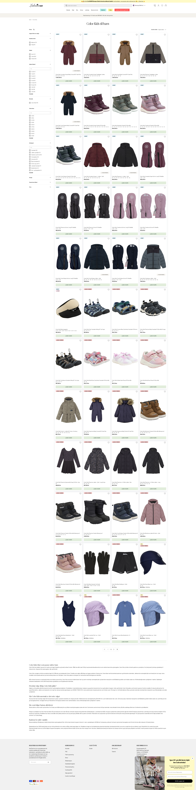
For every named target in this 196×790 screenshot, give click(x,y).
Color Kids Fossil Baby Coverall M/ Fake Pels (122, 74)
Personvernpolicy (69, 767)
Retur (66, 757)
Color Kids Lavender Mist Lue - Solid (92, 635)
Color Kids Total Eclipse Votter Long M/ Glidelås (67, 278)
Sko (77, 10)
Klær (73, 10)
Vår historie (115, 748)
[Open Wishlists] (162, 5)
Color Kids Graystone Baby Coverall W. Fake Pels (95, 431)
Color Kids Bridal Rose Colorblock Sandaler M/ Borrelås (96, 380)
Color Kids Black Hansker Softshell (92, 584)
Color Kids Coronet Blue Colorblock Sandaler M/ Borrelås (125, 329)
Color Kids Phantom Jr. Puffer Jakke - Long (150, 482)
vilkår (46, 752)
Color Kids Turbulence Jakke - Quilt (148, 278)
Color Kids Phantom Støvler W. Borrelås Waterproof (68, 533)
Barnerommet (94, 10)
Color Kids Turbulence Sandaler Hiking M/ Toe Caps (67, 380)
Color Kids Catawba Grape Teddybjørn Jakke (94, 74)
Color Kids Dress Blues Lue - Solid (148, 584)
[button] (166, 5)
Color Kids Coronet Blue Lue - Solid (148, 635)
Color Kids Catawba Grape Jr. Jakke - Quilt (94, 176)
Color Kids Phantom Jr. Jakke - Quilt (120, 176)
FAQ (66, 751)
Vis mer (31, 93)
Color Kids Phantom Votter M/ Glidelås (93, 227)
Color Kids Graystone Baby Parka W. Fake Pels (122, 431)
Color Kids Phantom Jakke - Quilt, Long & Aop (94, 482)
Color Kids (35, 19)
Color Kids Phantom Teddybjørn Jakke (149, 74)
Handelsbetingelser (70, 763)
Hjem (30, 19)
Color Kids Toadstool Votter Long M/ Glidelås (122, 227)
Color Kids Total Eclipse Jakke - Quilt (92, 278)
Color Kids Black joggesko (62, 329)
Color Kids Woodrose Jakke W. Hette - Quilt (150, 533)
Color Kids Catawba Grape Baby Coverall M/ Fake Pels (68, 74)
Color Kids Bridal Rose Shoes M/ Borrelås (149, 380)
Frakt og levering (69, 754)
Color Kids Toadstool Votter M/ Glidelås (149, 227)
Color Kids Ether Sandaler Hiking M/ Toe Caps (94, 329)
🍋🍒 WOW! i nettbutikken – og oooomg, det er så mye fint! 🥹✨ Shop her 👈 (98, 1)
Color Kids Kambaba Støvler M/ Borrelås (121, 125)
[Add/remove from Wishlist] (80, 34)
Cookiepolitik (68, 770)
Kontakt (67, 748)
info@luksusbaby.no (142, 754)
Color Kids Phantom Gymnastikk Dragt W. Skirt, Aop (68, 482)
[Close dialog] (192, 758)
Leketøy (87, 10)
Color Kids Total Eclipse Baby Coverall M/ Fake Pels (67, 125)
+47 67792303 (144, 752)
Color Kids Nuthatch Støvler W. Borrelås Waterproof (152, 431)
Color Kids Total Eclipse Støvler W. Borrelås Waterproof (125, 533)
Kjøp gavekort (68, 773)
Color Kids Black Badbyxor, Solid (119, 584)
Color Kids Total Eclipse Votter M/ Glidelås (121, 278)
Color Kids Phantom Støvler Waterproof (93, 533)
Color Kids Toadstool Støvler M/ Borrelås (149, 125)
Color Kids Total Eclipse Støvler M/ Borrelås (66, 176)
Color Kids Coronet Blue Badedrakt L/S (121, 635)
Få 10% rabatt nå (179, 781)
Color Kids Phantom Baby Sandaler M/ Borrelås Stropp (152, 329)
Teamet (114, 751)
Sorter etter (154, 29)
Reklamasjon (68, 760)
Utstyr (81, 10)
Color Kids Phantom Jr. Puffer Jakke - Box (122, 482)
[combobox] (98, 5)
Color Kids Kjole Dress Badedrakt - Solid (65, 635)
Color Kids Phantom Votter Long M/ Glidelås (66, 227)
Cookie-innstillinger (70, 776)
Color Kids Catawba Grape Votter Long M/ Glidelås (152, 176)
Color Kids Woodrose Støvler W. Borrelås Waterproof (68, 584)
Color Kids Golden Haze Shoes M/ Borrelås (121, 380)
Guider (90, 748)
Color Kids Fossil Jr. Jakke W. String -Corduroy (66, 431)
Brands (68, 10)
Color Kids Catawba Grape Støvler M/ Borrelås (94, 125)
